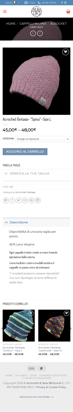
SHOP (33, 375)
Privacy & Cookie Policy (51, 387)
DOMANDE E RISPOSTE (53, 375)
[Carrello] (68, 11)
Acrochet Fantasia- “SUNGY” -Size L (14, 349)
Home (11, 23)
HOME (8, 375)
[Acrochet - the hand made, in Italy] (36, 11)
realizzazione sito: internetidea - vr (36, 397)
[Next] (70, 335)
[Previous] (2, 335)
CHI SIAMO (21, 375)
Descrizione (19, 222)
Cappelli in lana (33, 23)
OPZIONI (8, 138)
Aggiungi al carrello (25, 151)
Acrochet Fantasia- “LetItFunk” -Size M (50, 349)
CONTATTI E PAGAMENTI (37, 378)
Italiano (9, 2)
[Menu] (5, 11)
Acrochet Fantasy (25, 192)
